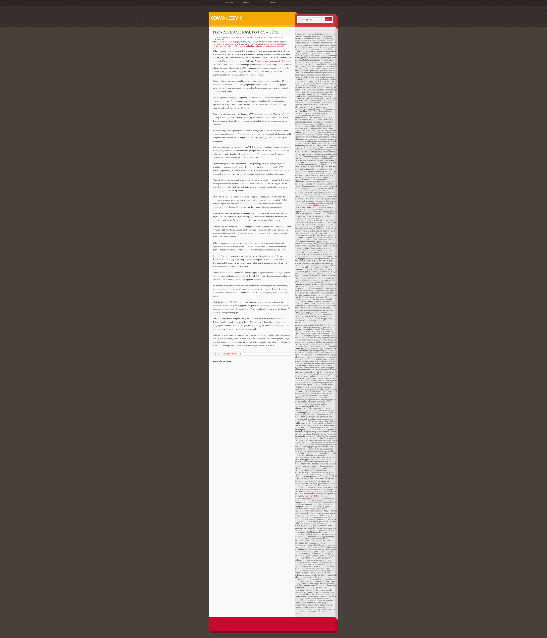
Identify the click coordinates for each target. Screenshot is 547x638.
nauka (260, 44)
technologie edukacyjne (255, 46)
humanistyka (218, 44)
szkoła (242, 46)
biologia (236, 42)
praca (266, 44)
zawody (280, 46)
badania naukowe (225, 42)
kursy (243, 44)
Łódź (237, 3)
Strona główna (216, 3)
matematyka (251, 44)
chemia (243, 42)
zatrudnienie (271, 46)
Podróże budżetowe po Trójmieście (246, 32)
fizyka (276, 42)
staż (230, 46)
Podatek (245, 3)
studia (235, 46)
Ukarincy (272, 3)
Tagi (264, 3)
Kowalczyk (225, 18)
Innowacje (229, 44)
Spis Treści (256, 3)
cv (248, 42)
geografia (283, 42)
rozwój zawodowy (220, 46)
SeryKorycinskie (234, 354)
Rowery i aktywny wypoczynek (267, 61)
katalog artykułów (312, 205)
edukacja (254, 42)
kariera (237, 44)
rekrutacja (281, 44)
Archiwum (229, 3)
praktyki (273, 44)
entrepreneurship (266, 42)
